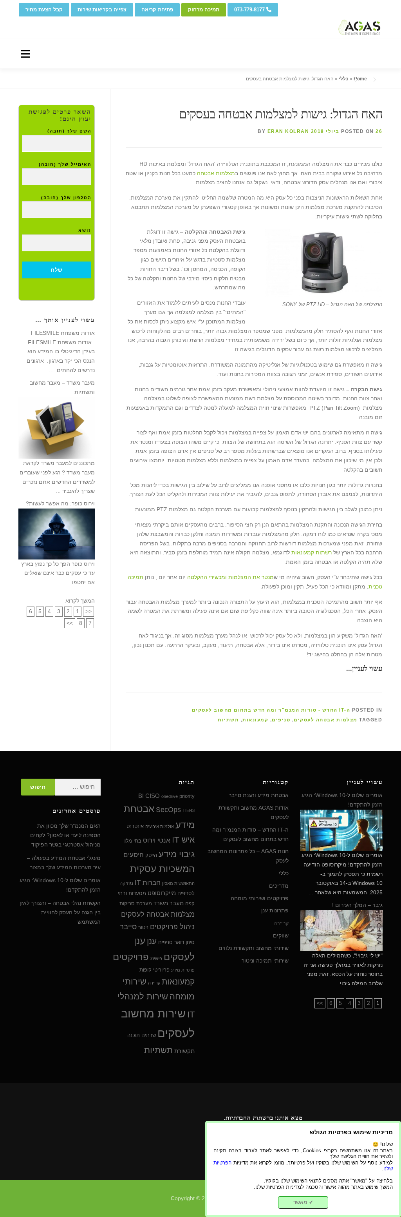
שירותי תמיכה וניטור (265, 960)
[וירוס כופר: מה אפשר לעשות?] (56, 533)
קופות (145, 970)
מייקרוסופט (162, 893)
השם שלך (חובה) (69, 131)
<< (88, 611)
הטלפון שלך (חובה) (66, 197)
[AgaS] (339, 19)
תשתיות (228, 720)
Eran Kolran (288, 131)
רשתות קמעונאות (311, 552)
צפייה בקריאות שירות (102, 10)
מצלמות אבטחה (216, 173)
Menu (25, 54)
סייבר (128, 926)
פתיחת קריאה (157, 10)
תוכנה (133, 1035)
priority (187, 796)
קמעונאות (255, 720)
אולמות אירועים (159, 826)
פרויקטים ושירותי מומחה (260, 898)
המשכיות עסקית (162, 869)
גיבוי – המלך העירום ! (357, 905)
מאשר (303, 1202)
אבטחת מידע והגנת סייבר (259, 795)
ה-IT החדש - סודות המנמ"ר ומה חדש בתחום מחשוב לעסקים (271, 710)
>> (70, 623)
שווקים (281, 935)
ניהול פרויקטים (172, 927)
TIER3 (188, 810)
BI (141, 795)
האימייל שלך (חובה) (65, 164)
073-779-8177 (250, 10)
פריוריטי (161, 970)
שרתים (148, 1035)
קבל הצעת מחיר (44, 10)
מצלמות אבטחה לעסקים (326, 720)
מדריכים (279, 886)
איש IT (183, 839)
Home (360, 79)
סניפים (281, 720)
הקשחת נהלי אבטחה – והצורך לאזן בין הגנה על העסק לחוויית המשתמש (60, 912)
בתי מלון (132, 841)
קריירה (281, 923)
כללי (344, 79)
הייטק (151, 855)
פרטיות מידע (183, 970)
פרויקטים (131, 957)
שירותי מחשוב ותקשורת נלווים (254, 948)
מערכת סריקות (135, 903)
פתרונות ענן (275, 910)
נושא (84, 230)
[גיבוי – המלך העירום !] (341, 930)
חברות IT (148, 882)
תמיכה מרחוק (203, 10)
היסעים (133, 854)
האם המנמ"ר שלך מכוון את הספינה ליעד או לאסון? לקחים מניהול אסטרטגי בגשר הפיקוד (65, 835)
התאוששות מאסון (178, 883)
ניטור (143, 927)
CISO (152, 795)
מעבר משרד (169, 903)
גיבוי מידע (177, 854)
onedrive (169, 796)
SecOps (168, 810)
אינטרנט (135, 826)
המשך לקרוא (80, 601)
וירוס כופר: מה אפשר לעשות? (60, 503)
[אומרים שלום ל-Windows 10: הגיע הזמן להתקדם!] (341, 829)
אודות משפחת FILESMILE (63, 333)
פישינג (156, 958)
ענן (152, 941)
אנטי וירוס (156, 840)
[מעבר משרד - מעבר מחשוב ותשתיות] (56, 427)
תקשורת (184, 1051)
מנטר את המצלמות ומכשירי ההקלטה (230, 577)
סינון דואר (184, 942)
